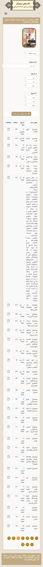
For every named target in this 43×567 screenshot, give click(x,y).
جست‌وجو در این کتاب (20, 114)
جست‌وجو (33, 62)
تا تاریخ (34, 93)
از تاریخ (34, 74)
